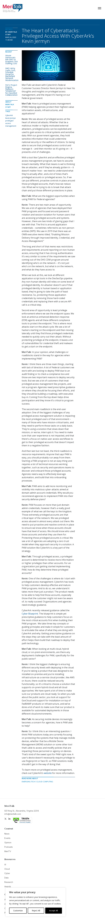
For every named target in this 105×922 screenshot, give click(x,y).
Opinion (7, 842)
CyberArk (9, 115)
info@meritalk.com (12, 814)
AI (5, 864)
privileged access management (10, 123)
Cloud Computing (45, 781)
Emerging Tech (28, 781)
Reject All (36, 910)
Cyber (7, 873)
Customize (18, 910)
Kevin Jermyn (10, 118)
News (6, 834)
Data (6, 878)
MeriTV (7, 851)
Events (7, 838)
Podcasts (8, 847)
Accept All (53, 910)
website (48, 773)
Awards (7, 886)
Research (8, 882)
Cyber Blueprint (30, 613)
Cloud (7, 869)
